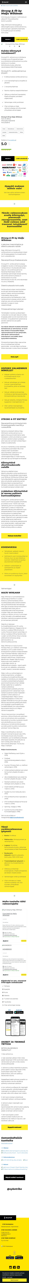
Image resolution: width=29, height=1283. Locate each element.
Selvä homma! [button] (14, 1280)
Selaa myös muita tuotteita (10, 5)
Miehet (21, 132)
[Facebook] (14, 1267)
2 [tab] (14, 46)
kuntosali (4, 132)
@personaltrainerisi (17, 817)
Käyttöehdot (14, 1226)
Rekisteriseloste (5, 1226)
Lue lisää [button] (9, 1277)
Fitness (3, 128)
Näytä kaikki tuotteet (6, 1143)
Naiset (3, 135)
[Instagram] (10, 1267)
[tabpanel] (14, 44)
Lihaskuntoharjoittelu (13, 132)
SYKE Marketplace (7, 1224)
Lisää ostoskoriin (22, 39)
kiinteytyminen (20, 128)
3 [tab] (19, 46)
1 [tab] (9, 46)
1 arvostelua (12, 140)
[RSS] (18, 1267)
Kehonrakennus (11, 128)
